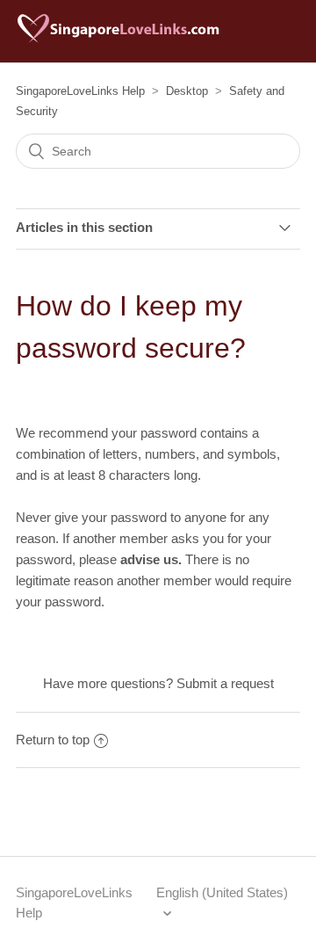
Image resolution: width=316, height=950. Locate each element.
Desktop (187, 91)
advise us (149, 559)
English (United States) (222, 892)
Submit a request (225, 683)
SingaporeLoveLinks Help (80, 91)
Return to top (53, 739)
